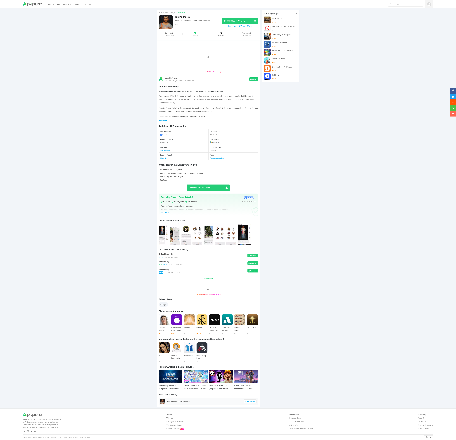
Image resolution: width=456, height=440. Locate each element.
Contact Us (422, 421)
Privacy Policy (62, 437)
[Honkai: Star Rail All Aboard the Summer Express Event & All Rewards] (196, 376)
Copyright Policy (73, 437)
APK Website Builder (296, 421)
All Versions (208, 278)
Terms (81, 437)
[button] (195, 34)
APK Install (170, 418)
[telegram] (24, 431)
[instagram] (27, 431)
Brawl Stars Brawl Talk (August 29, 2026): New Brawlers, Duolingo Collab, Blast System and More (220, 387)
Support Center (423, 429)
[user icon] (429, 4)
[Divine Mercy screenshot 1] (175, 234)
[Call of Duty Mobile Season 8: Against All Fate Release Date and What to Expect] (170, 376)
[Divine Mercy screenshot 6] (231, 234)
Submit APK (293, 425)
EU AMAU (87, 437)
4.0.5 (165, 135)
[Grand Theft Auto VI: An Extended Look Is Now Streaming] (246, 376)
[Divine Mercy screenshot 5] (220, 234)
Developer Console (295, 418)
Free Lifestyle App (166, 150)
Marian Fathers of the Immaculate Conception (192, 20)
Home (161, 13)
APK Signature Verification (175, 421)
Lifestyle (172, 13)
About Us (421, 418)
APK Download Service (174, 425)
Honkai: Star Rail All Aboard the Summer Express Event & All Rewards (195, 387)
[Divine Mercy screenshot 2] (186, 234)
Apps (166, 13)
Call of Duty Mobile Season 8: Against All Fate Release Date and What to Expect (170, 387)
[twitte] (31, 431)
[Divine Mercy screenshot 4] (209, 234)
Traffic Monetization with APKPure (301, 429)
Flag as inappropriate (217, 158)
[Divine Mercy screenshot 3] (197, 234)
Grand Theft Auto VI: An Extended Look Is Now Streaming (244, 387)
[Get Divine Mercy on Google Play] (215, 142)
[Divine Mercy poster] (164, 234)
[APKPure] (32, 4)
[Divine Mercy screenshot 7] (244, 234)
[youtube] (35, 431)
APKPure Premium (172, 429)
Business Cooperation (425, 425)
